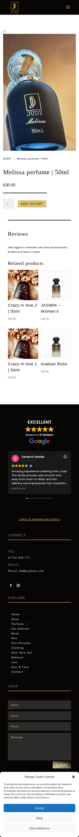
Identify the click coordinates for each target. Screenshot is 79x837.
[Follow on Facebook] (11, 585)
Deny (39, 818)
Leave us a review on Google (39, 519)
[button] (73, 777)
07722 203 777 (19, 557)
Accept (39, 808)
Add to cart (32, 203)
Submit (62, 765)
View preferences (39, 828)
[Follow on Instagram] (18, 585)
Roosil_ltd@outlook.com (26, 570)
